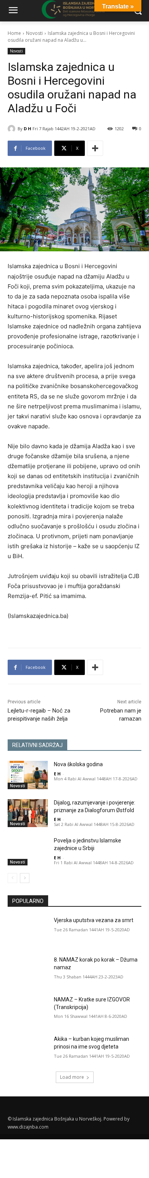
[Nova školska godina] (28, 775)
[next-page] (24, 878)
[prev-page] (12, 878)
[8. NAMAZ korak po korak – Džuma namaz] (28, 970)
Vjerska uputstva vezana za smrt (93, 920)
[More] (95, 148)
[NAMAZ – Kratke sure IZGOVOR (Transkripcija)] (28, 1010)
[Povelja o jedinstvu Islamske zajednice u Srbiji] (28, 851)
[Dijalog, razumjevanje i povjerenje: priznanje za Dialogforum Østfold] (28, 813)
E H (57, 774)
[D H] (13, 129)
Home (14, 33)
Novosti (34, 33)
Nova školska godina (78, 764)
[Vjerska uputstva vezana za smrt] (28, 931)
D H (27, 128)
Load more (72, 1077)
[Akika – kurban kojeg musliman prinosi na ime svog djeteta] (28, 1049)
